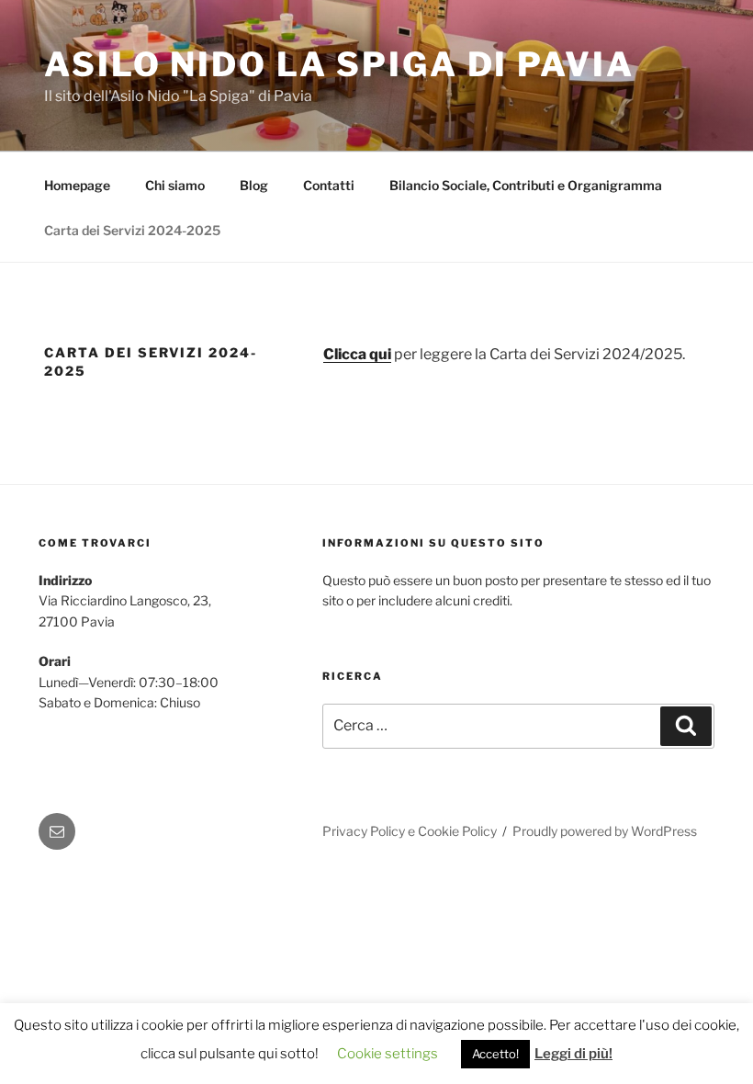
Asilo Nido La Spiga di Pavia (339, 64)
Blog (254, 185)
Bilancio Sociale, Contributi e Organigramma (525, 185)
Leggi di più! (573, 1053)
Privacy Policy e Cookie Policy (409, 831)
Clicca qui (357, 354)
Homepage (77, 185)
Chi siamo (175, 185)
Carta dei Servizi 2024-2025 (132, 230)
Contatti (328, 185)
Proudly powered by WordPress (604, 831)
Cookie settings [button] (387, 1053)
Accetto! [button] (495, 1053)
